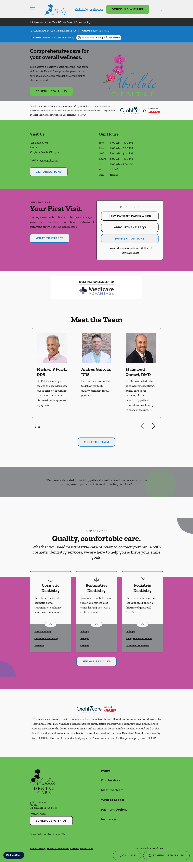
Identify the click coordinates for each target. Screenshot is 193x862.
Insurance (108, 819)
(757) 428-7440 (101, 30)
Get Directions (49, 171)
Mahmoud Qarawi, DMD (138, 372)
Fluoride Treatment (137, 645)
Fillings (84, 631)
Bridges (84, 638)
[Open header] (33, 9)
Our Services (110, 780)
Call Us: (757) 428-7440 (89, 9)
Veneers (39, 645)
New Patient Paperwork (130, 216)
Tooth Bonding (42, 631)
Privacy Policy (37, 848)
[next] (157, 426)
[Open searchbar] (160, 9)
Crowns (84, 645)
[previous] (146, 426)
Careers (74, 848)
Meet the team (96, 442)
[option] (52, 373)
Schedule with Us (127, 9)
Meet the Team (112, 790)
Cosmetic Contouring (46, 638)
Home (105, 770)
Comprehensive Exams (139, 638)
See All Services (96, 661)
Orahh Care (86, 848)
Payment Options (130, 238)
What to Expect (49, 238)
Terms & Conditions (58, 848)
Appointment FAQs (130, 227)
